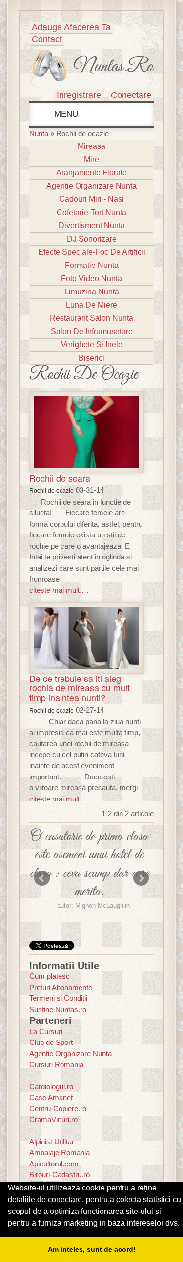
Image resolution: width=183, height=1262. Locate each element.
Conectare (131, 95)
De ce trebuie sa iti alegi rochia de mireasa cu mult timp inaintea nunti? (79, 688)
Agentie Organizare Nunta (70, 1053)
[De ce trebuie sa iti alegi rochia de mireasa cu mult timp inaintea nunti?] (86, 637)
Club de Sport (51, 1042)
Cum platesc (49, 976)
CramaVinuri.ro (53, 1120)
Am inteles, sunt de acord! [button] (92, 1249)
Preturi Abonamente (60, 987)
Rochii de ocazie (51, 490)
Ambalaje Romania (59, 1152)
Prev (42, 878)
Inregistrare (79, 95)
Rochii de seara (59, 477)
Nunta (38, 133)
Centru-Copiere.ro (57, 1108)
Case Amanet (51, 1097)
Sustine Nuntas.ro (57, 1009)
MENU (65, 114)
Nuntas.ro (113, 66)
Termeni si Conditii (58, 998)
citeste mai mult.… (59, 590)
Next (141, 878)
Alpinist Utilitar (51, 1142)
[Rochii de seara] (86, 431)
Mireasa (91, 146)
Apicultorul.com (54, 1164)
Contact (47, 39)
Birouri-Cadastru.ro (59, 1174)
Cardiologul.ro (51, 1086)
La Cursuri (45, 1031)
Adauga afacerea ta (71, 27)
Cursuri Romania (56, 1064)
